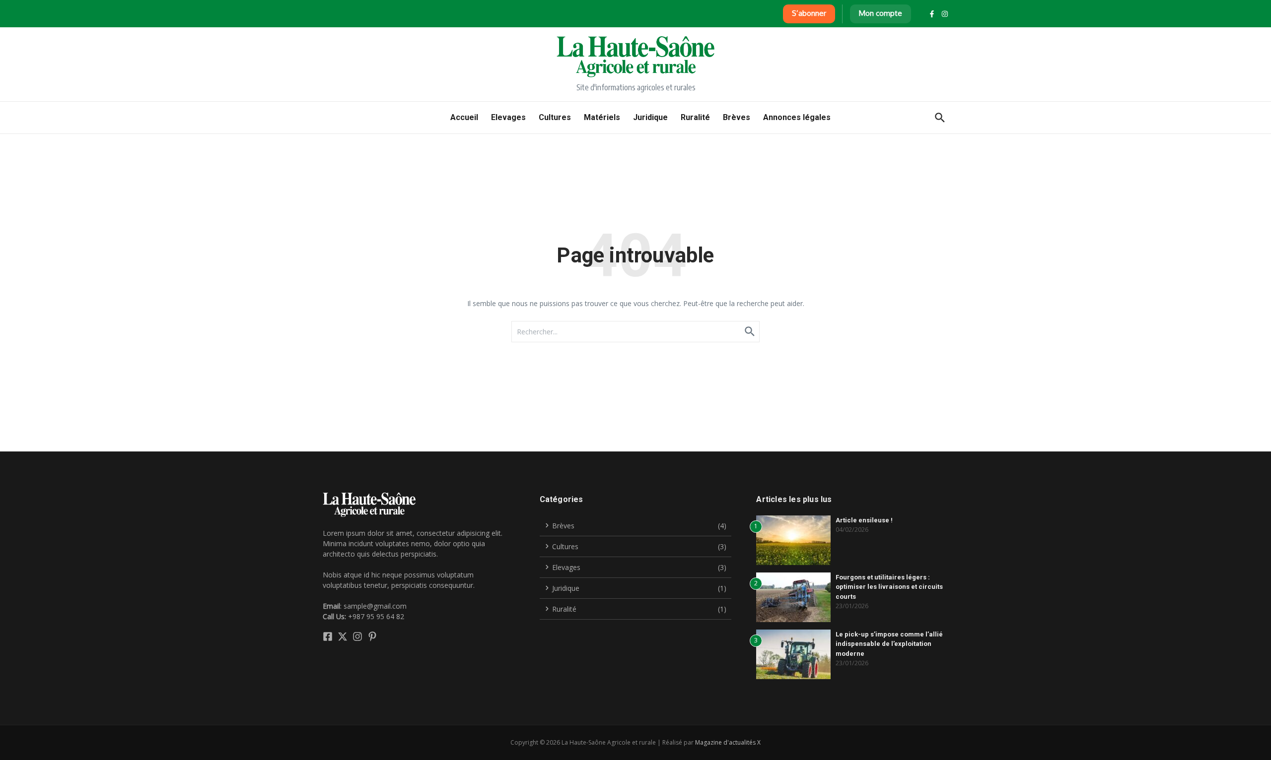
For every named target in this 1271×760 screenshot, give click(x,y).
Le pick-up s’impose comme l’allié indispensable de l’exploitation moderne (889, 644)
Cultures (555, 117)
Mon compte (880, 13)
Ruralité (695, 117)
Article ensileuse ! (864, 520)
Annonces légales (797, 117)
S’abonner (809, 13)
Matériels (602, 117)
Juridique (650, 117)
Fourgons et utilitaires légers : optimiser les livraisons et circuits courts (889, 586)
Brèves (736, 117)
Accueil (464, 117)
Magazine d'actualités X (728, 742)
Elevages (508, 117)
